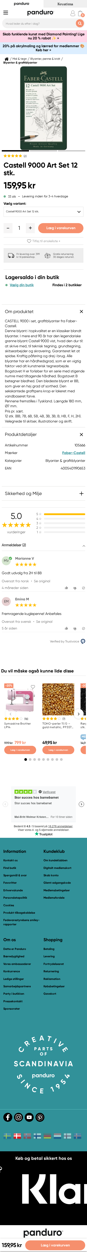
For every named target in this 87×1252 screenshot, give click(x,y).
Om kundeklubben (55, 860)
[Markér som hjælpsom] (67, 588)
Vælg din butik (22, 285)
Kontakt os (10, 860)
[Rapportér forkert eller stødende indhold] (83, 588)
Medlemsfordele (54, 897)
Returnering (51, 971)
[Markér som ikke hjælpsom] (75, 588)
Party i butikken (13, 993)
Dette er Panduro (14, 949)
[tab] (15, 150)
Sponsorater (11, 1008)
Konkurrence (11, 971)
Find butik (9, 868)
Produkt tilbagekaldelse (19, 912)
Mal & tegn (19, 58)
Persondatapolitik (15, 897)
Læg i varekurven (60, 228)
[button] (8, 228)
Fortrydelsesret (54, 964)
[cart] (80, 13)
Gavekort (50, 993)
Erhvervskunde (13, 890)
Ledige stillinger (13, 979)
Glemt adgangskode (57, 882)
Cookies (8, 905)
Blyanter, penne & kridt (45, 58)
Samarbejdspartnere (17, 986)
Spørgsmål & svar (15, 875)
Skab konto (51, 875)
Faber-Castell (73, 453)
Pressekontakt (13, 1001)
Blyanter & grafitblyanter (20, 62)
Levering (49, 956)
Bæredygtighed (13, 956)
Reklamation (52, 979)
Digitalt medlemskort (57, 868)
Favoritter (10, 882)
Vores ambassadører (17, 964)
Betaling (49, 949)
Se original (42, 581)
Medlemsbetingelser (57, 890)
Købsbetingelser (54, 986)
